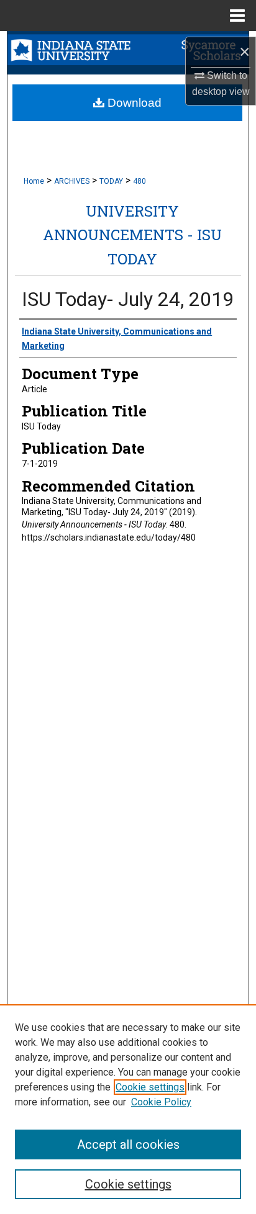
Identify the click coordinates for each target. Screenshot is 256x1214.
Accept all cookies (128, 1144)
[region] (128, 1109)
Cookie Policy (161, 1102)
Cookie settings (150, 1087)
